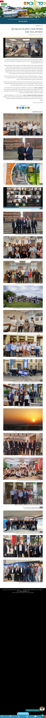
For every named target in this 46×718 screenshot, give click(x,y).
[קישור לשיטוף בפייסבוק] (23, 108)
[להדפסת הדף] (28, 108)
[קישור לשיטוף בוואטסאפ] (25, 108)
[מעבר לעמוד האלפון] (35, 716)
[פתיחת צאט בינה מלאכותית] (42, 709)
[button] (19, 716)
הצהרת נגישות (13, 589)
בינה (18, 591)
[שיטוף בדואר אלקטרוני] (17, 108)
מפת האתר (18, 589)
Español (24, 591)
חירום (2, 1)
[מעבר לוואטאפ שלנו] (27, 716)
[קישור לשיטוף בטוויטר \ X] (20, 108)
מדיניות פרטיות (7, 589)
